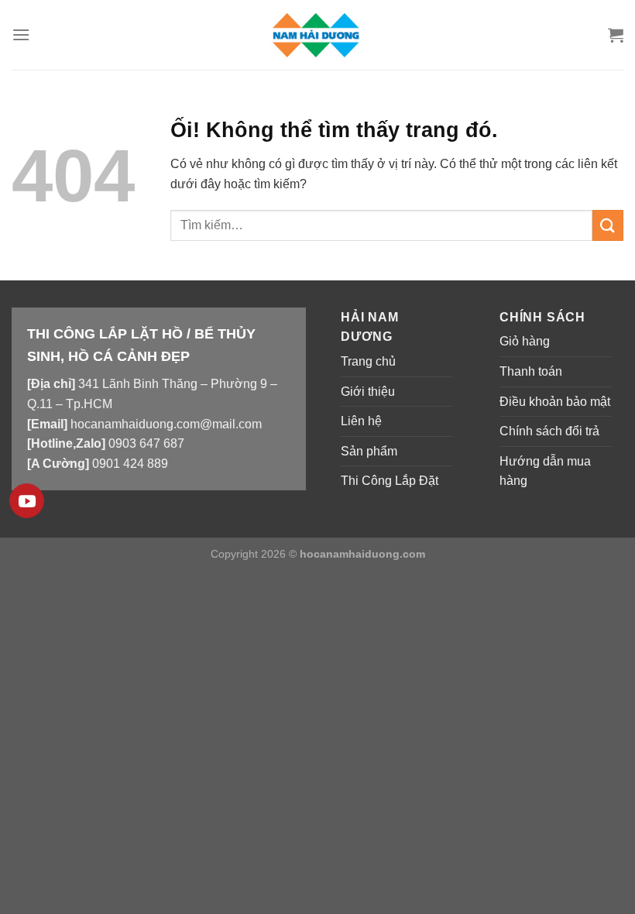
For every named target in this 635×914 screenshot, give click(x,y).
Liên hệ (361, 421)
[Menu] (21, 34)
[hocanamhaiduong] (317, 34)
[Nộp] (607, 225)
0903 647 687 (146, 443)
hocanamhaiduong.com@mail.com (166, 424)
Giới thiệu (368, 391)
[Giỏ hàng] (615, 35)
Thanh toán (530, 371)
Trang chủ (368, 361)
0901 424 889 (130, 463)
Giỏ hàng (524, 341)
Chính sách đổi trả (549, 431)
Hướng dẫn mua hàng (545, 471)
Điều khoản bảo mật (554, 401)
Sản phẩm (369, 451)
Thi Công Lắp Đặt (389, 480)
